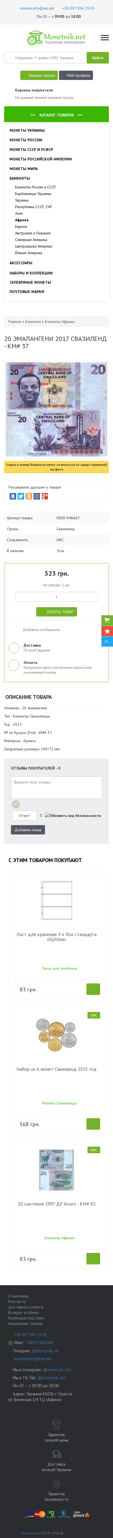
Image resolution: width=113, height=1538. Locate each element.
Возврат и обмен (23, 1312)
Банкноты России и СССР (35, 187)
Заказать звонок (42, 75)
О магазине (18, 1296)
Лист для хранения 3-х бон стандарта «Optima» (56, 937)
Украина (22, 200)
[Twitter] (21, 496)
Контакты (17, 1301)
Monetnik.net (31, 1533)
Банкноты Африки (59, 1237)
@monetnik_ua (45, 1350)
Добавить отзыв (28, 829)
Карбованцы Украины (33, 193)
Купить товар (60, 611)
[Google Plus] (44, 496)
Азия (19, 213)
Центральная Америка (33, 246)
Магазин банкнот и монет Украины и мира (56, 38)
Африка (22, 219)
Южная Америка (28, 252)
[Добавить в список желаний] (14, 628)
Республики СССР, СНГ (33, 206)
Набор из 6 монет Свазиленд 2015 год (56, 1069)
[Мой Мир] (36, 496)
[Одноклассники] (29, 496)
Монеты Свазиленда (59, 1103)
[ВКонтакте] (13, 496)
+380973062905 (39, 1342)
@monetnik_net (57, 1369)
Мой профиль (78, 75)
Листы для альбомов (59, 968)
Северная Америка (31, 239)
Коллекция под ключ (26, 1318)
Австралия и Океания (32, 233)
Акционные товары (25, 1323)
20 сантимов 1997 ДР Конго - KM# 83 (56, 1203)
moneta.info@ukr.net (33, 1358)
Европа (21, 226)
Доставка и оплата (25, 1307)
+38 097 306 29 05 (30, 1334)
